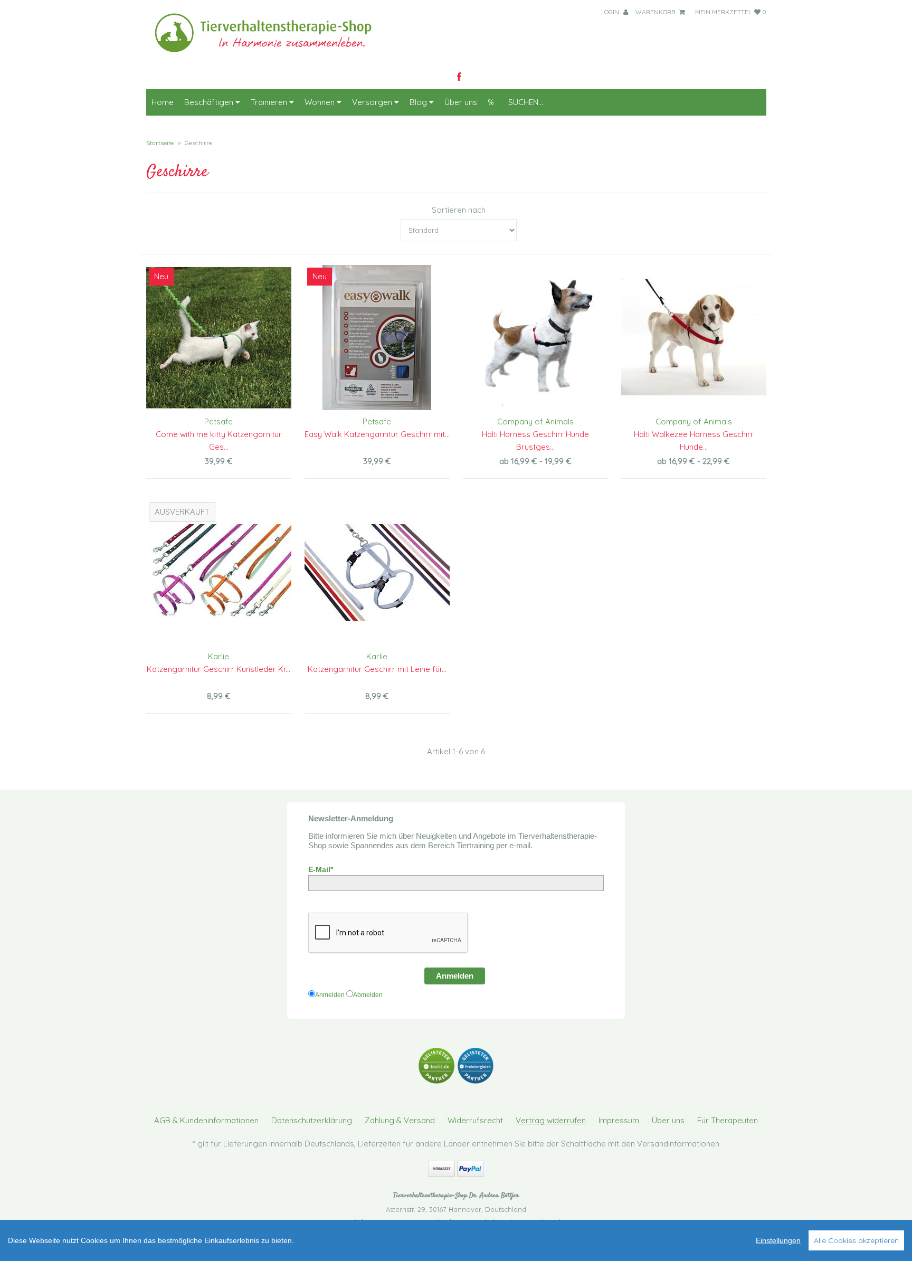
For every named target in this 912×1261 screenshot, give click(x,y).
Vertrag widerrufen (551, 1120)
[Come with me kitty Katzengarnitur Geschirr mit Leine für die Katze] (218, 337)
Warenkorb (656, 12)
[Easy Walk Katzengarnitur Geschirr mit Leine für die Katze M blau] (377, 337)
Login (611, 12)
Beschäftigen (209, 102)
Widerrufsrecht (475, 1120)
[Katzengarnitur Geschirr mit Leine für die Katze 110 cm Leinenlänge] (377, 572)
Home (162, 102)
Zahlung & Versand (400, 1120)
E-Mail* (320, 869)
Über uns (460, 102)
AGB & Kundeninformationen (206, 1120)
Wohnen (321, 102)
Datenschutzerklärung (311, 1120)
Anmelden (454, 975)
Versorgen (373, 102)
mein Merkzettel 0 (730, 12)
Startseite (160, 143)
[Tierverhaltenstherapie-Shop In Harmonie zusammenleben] (269, 55)
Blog (419, 102)
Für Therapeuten (727, 1120)
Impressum (618, 1120)
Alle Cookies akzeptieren (856, 1240)
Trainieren (270, 102)
